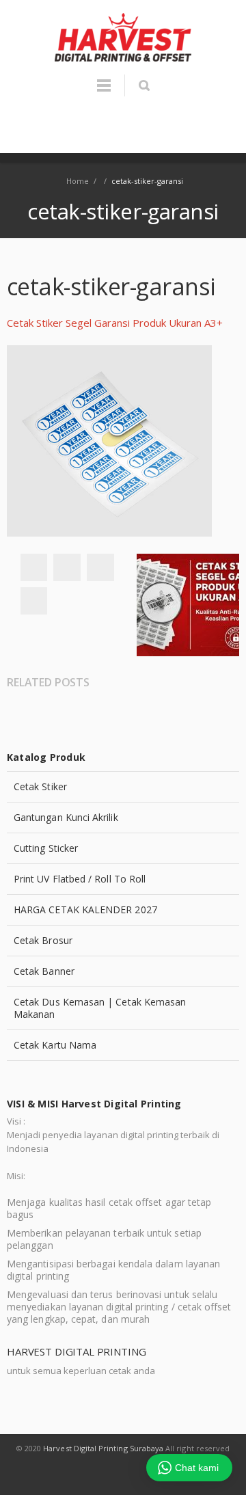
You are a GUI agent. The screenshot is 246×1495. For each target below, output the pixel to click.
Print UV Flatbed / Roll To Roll (80, 878)
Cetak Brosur (43, 940)
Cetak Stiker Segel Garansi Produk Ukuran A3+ (115, 322)
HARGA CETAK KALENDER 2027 (85, 909)
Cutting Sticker (46, 847)
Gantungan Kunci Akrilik (66, 817)
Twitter (67, 567)
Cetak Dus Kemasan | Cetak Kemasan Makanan (100, 1008)
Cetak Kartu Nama (55, 1044)
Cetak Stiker (40, 786)
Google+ (100, 567)
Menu (103, 92)
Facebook (33, 567)
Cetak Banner (44, 971)
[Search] (143, 85)
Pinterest (33, 601)
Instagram (139, 1475)
